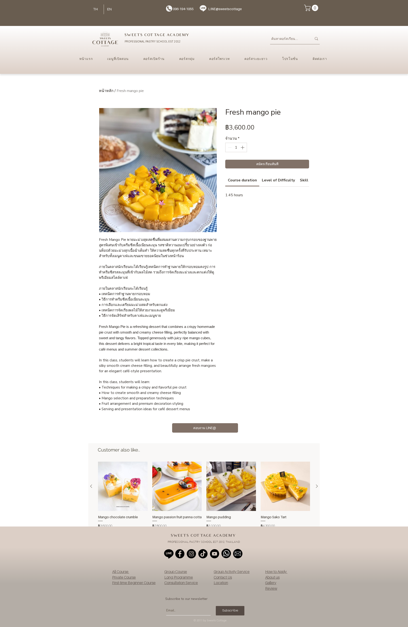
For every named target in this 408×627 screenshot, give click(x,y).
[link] (242, 180)
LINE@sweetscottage (225, 9)
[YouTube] (214, 553)
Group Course (175, 571)
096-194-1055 (183, 9)
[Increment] (243, 147)
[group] (204, 497)
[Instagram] (191, 553)
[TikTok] (203, 553)
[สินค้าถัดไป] (317, 486)
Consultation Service (181, 582)
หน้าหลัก (106, 90)
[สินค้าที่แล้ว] (91, 486)
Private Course (124, 577)
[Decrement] (229, 147)
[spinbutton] (236, 147)
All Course (120, 571)
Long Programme (178, 577)
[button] (312, 8)
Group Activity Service (232, 571)
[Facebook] (179, 553)
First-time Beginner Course (134, 582)
